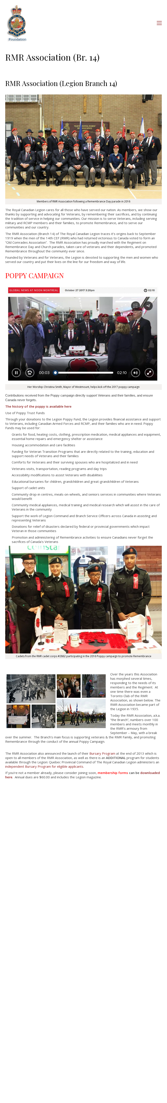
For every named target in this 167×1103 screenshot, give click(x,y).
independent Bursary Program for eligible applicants (44, 766)
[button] (159, 23)
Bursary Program (102, 753)
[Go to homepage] (17, 22)
